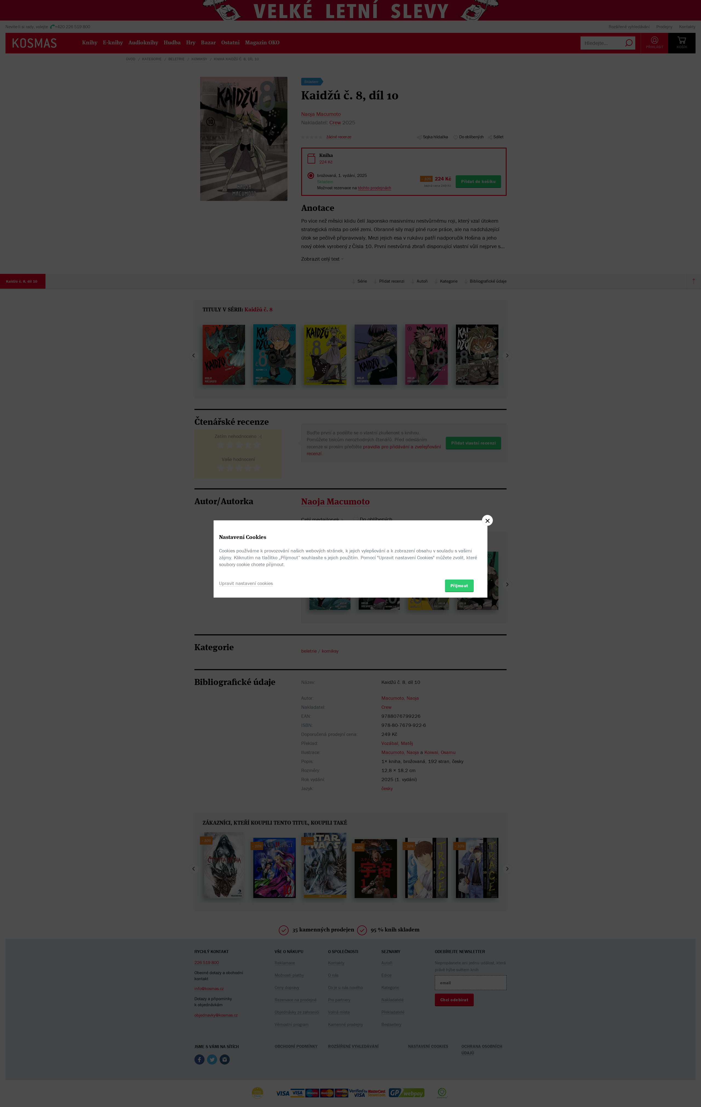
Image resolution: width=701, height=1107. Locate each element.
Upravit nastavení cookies (246, 583)
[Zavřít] (487, 520)
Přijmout (459, 585)
